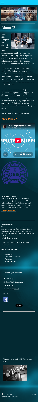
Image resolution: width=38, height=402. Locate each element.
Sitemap (9, 394)
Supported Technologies (9, 249)
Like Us (5, 294)
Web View (33, 394)
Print (5, 394)
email (16, 289)
